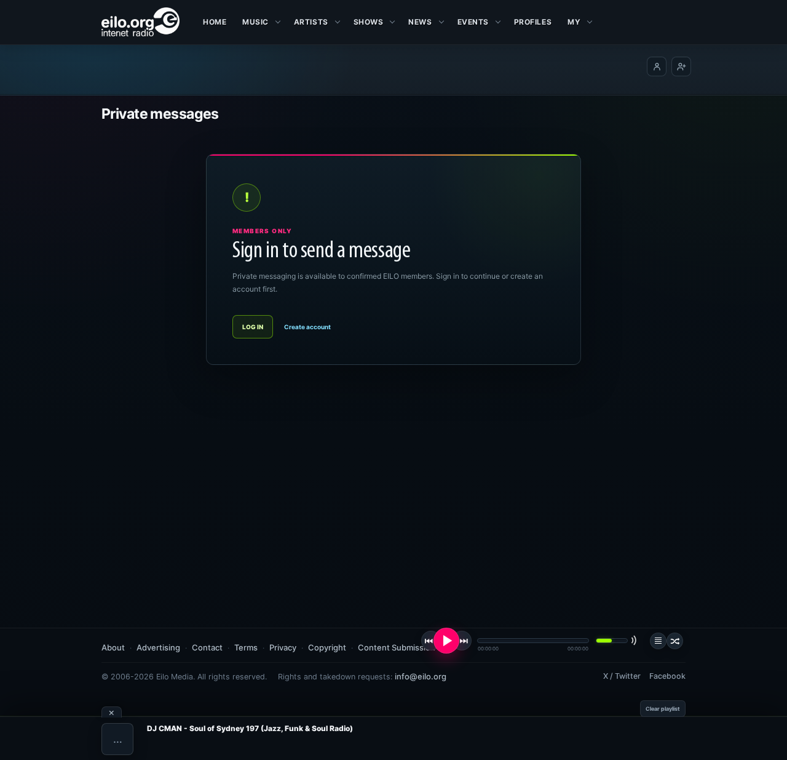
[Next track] (462, 640)
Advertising (158, 647)
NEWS (420, 21)
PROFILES (533, 21)
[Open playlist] (658, 641)
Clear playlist (663, 708)
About (113, 647)
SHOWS (369, 21)
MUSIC (255, 21)
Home (214, 21)
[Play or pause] (446, 641)
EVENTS (473, 21)
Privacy (282, 647)
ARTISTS (311, 21)
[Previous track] (431, 640)
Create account (307, 326)
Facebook (667, 676)
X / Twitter (622, 676)
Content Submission (396, 647)
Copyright (327, 647)
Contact (207, 647)
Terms (246, 647)
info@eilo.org (420, 676)
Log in (252, 326)
